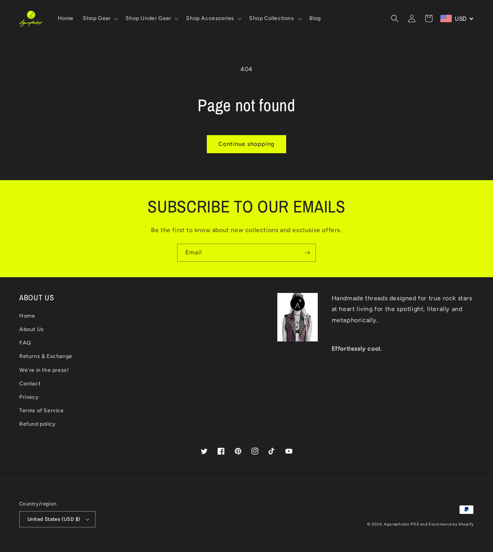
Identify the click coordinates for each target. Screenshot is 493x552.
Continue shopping (246, 144)
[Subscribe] (306, 253)
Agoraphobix (396, 524)
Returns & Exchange (45, 356)
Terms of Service (41, 410)
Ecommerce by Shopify (451, 524)
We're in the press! (44, 370)
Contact (29, 383)
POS (415, 524)
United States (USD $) (53, 519)
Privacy (29, 397)
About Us (31, 329)
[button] (99, 18)
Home (27, 316)
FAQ (25, 343)
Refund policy (37, 424)
